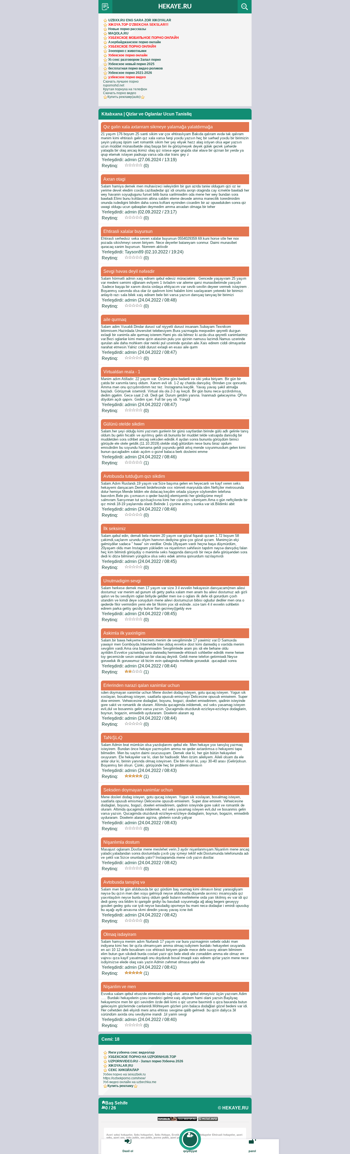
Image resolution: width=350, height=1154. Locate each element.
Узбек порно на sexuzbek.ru (124, 1074)
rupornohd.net (113, 85)
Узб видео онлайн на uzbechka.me (129, 1082)
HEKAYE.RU (175, 6)
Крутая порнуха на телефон (125, 89)
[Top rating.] (208, 1119)
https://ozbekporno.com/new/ (124, 1078)
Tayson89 (134, 252)
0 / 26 (110, 1108)
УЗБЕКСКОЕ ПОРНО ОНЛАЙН (132, 46)
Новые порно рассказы (127, 29)
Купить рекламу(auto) (124, 97)
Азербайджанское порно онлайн (134, 42)
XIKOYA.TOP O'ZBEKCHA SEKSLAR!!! (138, 25)
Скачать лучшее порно (121, 81)
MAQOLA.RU (118, 33)
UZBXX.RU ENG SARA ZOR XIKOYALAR (139, 20)
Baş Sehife (116, 1103)
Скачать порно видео (119, 93)
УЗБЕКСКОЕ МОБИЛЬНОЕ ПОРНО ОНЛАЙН (143, 38)
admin (131, 159)
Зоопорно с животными (127, 51)
